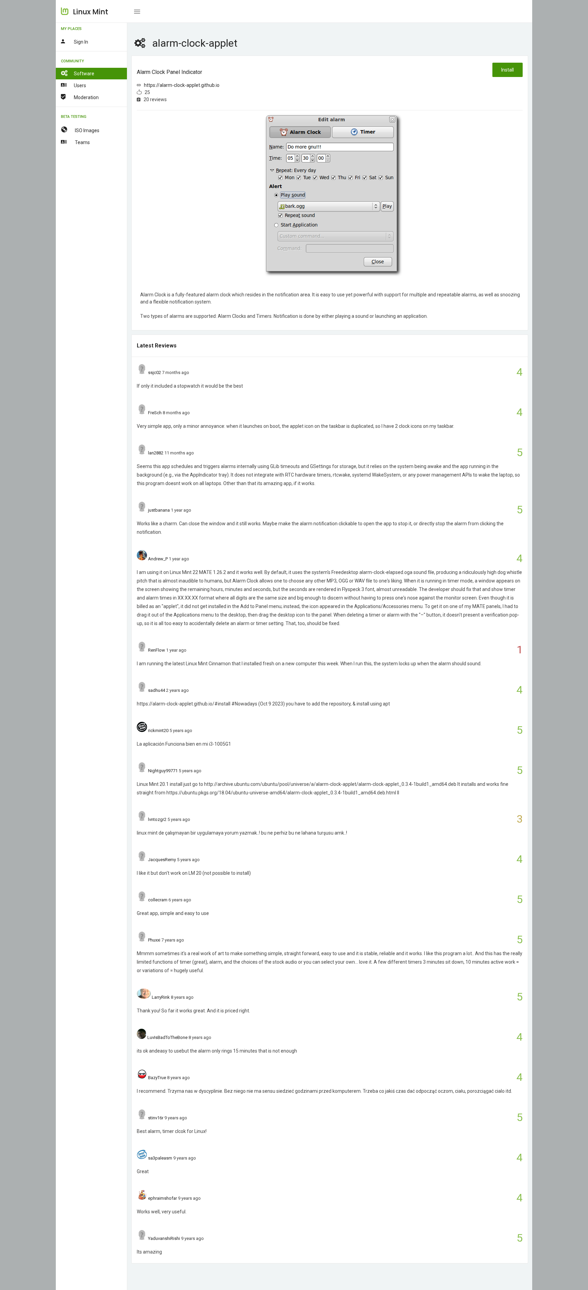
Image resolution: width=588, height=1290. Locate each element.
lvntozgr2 (157, 819)
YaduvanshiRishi (164, 1238)
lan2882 (155, 452)
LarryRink (161, 997)
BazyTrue (157, 1077)
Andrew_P (158, 558)
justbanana (159, 510)
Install (507, 70)
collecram (157, 899)
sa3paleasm (160, 1158)
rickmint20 (158, 730)
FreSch (155, 412)
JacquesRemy (162, 859)
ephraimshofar (162, 1198)
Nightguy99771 (163, 770)
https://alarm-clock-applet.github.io (181, 85)
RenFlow (156, 650)
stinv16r (155, 1117)
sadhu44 (156, 690)
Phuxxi (154, 940)
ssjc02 (154, 372)
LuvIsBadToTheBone (167, 1037)
